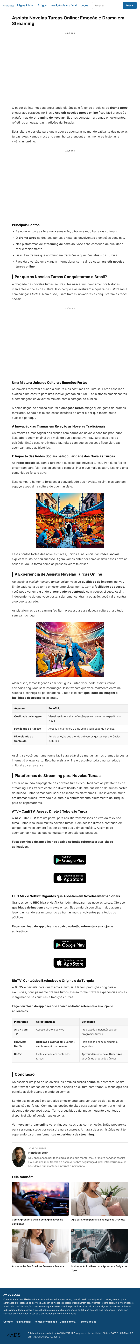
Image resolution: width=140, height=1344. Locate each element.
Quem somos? (68, 1321)
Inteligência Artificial (64, 5)
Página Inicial (25, 5)
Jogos (84, 5)
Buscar (130, 5)
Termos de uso (87, 1321)
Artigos (42, 5)
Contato (8, 1321)
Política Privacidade (45, 1321)
